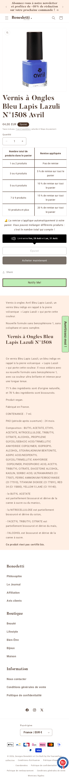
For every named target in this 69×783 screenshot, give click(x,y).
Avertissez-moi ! (65, 334)
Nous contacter (16, 679)
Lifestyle (12, 631)
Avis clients (14, 600)
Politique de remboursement (20, 771)
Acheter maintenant (34, 260)
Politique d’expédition (53, 760)
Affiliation (13, 592)
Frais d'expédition (23, 129)
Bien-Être (13, 640)
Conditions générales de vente (26, 687)
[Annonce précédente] (6, 7)
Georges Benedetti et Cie (27, 756)
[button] (6, 18)
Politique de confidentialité (24, 695)
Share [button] (9, 272)
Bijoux (11, 648)
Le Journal (14, 584)
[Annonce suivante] (62, 7)
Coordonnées (22, 765)
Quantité (7, 134)
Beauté (11, 623)
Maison (11, 656)
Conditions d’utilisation (29, 760)
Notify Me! (34, 282)
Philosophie (14, 576)
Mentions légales (36, 776)
